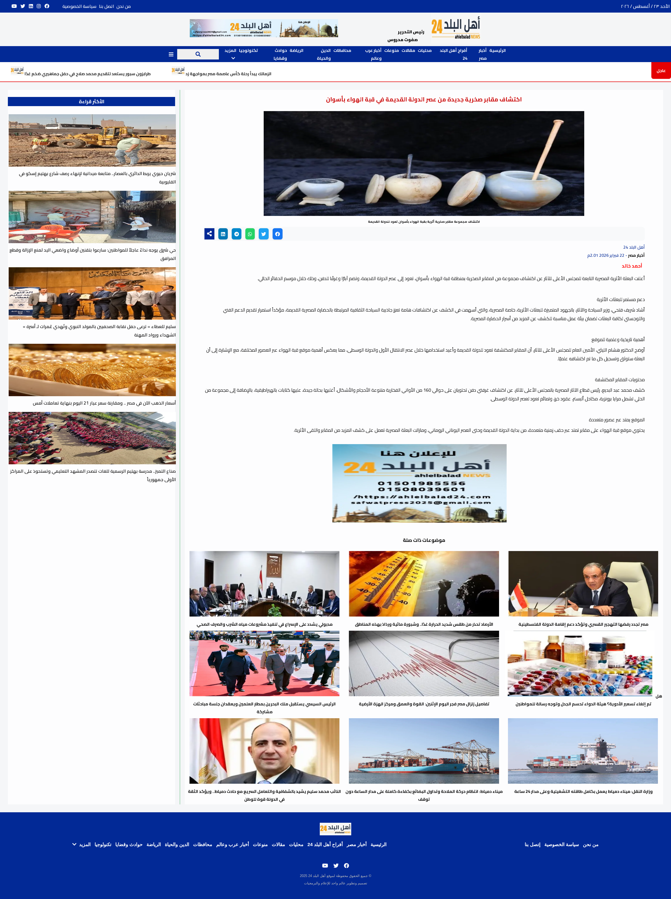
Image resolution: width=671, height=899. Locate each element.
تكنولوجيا (248, 50)
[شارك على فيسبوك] (278, 233)
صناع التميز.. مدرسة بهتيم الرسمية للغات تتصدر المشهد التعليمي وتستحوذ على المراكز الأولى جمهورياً (93, 475)
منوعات (391, 50)
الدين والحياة (324, 54)
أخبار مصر (483, 54)
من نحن (123, 6)
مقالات (408, 50)
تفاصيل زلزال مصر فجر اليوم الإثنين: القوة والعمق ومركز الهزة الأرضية (424, 704)
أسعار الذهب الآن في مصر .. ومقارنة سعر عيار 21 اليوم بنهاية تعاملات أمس (104, 403)
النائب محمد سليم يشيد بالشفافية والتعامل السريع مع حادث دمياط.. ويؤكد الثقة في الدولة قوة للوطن (264, 795)
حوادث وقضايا (280, 54)
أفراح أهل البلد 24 (325, 844)
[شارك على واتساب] (250, 233)
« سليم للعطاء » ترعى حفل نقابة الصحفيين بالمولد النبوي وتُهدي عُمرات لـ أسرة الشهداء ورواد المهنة (99, 330)
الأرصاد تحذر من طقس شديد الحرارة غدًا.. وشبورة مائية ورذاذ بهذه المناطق (424, 624)
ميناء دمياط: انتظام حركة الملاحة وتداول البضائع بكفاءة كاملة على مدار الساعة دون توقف (424, 795)
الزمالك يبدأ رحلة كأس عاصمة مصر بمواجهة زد (302, 74)
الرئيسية (497, 50)
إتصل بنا (532, 844)
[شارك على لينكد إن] (223, 233)
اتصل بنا (106, 6)
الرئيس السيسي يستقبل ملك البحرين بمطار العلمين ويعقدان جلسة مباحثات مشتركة (264, 708)
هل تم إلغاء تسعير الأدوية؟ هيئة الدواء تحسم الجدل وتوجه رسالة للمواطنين (589, 700)
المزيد (84, 844)
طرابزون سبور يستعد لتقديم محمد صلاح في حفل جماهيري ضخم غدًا (161, 74)
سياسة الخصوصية (79, 6)
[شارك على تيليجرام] (236, 233)
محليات (425, 50)
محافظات (342, 50)
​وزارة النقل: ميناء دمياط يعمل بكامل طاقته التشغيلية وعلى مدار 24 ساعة (586, 787)
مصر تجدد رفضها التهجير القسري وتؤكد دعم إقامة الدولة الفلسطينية (583, 624)
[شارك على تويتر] (264, 233)
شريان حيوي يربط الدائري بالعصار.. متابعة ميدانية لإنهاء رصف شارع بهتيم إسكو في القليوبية (97, 177)
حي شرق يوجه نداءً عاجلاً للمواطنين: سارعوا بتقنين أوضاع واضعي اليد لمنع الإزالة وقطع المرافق (92, 254)
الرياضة (297, 50)
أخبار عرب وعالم (373, 54)
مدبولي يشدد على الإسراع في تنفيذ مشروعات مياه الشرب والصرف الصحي (265, 624)
